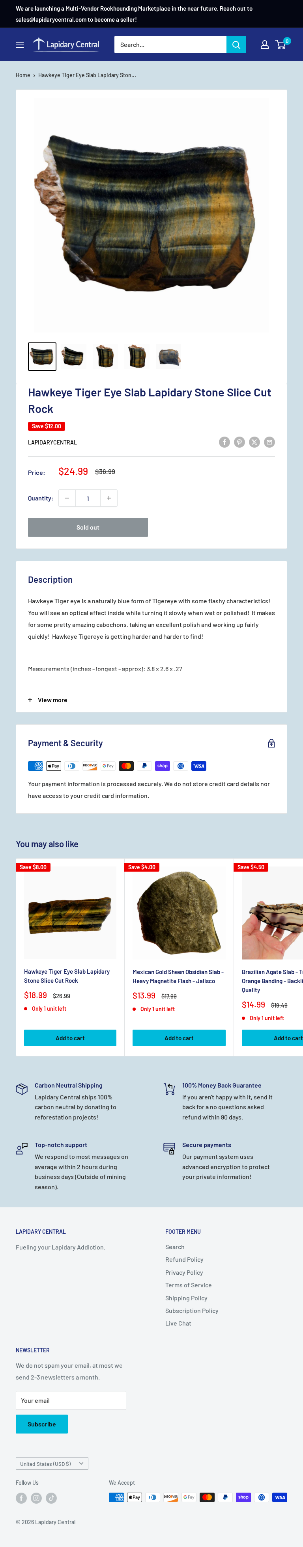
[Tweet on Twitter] (254, 441)
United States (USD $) (45, 1463)
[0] (281, 44)
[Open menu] (20, 45)
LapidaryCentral (52, 442)
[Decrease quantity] (67, 498)
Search (175, 1246)
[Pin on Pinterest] (239, 441)
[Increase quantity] (109, 498)
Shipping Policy (186, 1298)
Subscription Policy (192, 1310)
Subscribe (42, 1424)
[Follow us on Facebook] (21, 1498)
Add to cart (70, 1037)
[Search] (236, 44)
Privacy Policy (184, 1272)
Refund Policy (184, 1259)
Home (23, 75)
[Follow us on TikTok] (51, 1498)
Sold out (88, 527)
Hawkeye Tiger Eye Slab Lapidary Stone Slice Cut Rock (67, 976)
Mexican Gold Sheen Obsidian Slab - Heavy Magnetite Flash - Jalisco (178, 976)
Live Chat (178, 1323)
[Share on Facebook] (224, 441)
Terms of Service (188, 1285)
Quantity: (41, 498)
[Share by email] (269, 441)
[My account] (265, 44)
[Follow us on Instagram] (36, 1498)
